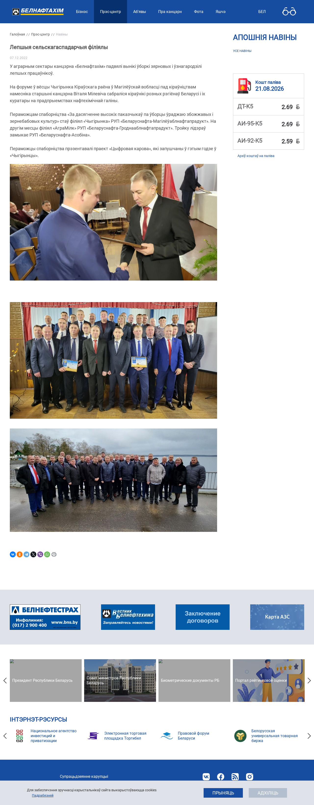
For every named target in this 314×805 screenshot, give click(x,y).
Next (309, 680)
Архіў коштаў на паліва (256, 156)
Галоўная (17, 34)
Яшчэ (221, 11)
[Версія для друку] (54, 554)
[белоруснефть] (203, 617)
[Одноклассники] (20, 554)
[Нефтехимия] (128, 617)
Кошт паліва (268, 82)
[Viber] (40, 554)
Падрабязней (42, 795)
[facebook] (220, 776)
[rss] (235, 776)
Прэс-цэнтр (40, 34)
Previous (5, 680)
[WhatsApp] (47, 554)
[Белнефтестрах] (45, 617)
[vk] (206, 776)
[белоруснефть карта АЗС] (277, 617)
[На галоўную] (38, 11)
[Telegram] (26, 554)
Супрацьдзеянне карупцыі (84, 776)
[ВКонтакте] (13, 554)
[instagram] (249, 776)
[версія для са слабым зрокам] (289, 11)
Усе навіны (242, 50)
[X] (33, 554)
